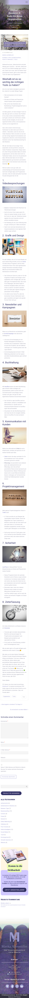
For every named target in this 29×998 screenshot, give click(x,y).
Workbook (5, 686)
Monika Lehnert (5, 903)
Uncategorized (5, 837)
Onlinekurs (3, 824)
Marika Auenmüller (8, 55)
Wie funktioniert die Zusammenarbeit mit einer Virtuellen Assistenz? (13, 905)
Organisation (6, 696)
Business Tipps (6, 57)
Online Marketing (5, 821)
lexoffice (7, 386)
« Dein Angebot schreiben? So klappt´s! (11, 704)
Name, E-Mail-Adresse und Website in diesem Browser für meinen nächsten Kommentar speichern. (13, 769)
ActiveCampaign (9, 333)
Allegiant (25, 995)
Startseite (9, 23)
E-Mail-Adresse (5, 750)
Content (3, 813)
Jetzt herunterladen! (14, 890)
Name (3, 742)
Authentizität (4, 803)
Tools (15, 59)
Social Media (4, 832)
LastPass (5, 567)
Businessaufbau (16, 57)
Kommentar (4, 721)
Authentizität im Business (8, 806)
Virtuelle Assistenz (6, 840)
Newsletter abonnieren (11, 793)
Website (3, 757)
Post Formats (4, 827)
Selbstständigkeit (7, 59)
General (3, 819)
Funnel (2, 816)
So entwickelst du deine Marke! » (19, 709)
